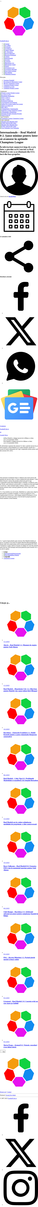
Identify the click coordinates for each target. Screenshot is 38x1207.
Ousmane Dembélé (9, 80)
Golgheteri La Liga (9, 86)
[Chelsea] (6, 56)
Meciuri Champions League (11, 83)
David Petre (12, 196)
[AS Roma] (7, 47)
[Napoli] (6, 66)
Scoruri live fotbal (11, 1095)
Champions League (9, 558)
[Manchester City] (9, 63)
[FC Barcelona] (8, 52)
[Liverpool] (7, 61)
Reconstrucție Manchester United (13, 82)
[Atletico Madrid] (9, 50)
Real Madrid (15, 555)
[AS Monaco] (8, 48)
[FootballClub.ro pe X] (21, 1170)
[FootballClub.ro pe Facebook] (21, 1135)
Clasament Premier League (11, 85)
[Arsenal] (6, 44)
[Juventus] (7, 60)
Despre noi (3, 1092)
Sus (4, 1051)
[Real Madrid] (8, 72)
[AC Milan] (7, 45)
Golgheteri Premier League (11, 88)
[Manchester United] (10, 64)
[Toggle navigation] (0, 1)
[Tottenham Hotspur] (10, 74)
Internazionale (17, 553)
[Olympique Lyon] (9, 68)
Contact (9, 1092)
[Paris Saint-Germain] (10, 71)
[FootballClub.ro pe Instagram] (21, 1204)
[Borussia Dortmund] (10, 55)
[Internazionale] (8, 58)
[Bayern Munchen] (9, 53)
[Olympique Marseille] (10, 69)
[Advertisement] (13, 464)
